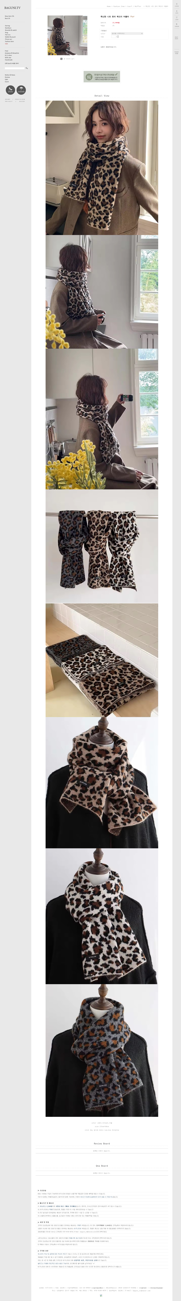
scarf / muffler (135, 6)
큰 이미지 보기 (68, 59)
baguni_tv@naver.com (141, 1290)
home (109, 6)
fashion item (119, 6)
